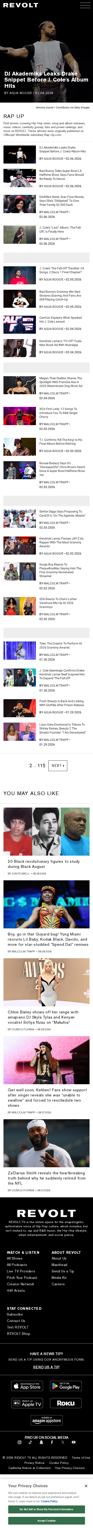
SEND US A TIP (46, 1367)
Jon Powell (21, 873)
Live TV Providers (21, 1271)
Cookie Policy (59, 1463)
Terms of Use (81, 1458)
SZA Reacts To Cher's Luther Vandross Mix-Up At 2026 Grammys (58, 602)
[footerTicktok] (30, 1445)
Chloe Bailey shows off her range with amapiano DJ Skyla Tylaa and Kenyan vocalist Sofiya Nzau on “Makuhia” (43, 1017)
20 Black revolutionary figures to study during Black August (44, 864)
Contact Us (16, 1321)
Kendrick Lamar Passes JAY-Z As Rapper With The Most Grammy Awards (61, 542)
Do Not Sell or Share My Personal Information (46, 1509)
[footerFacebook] (52, 1445)
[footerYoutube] (73, 1445)
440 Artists (16, 1290)
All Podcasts (17, 1265)
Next (56, 765)
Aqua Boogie (21, 93)
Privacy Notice (34, 1463)
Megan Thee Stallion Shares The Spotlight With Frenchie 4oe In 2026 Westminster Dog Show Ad (60, 382)
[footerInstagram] (19, 1445)
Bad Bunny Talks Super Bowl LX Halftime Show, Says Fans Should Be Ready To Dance (61, 174)
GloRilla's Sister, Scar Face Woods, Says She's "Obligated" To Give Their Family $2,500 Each (61, 200)
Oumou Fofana (23, 1029)
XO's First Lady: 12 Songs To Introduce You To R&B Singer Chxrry (58, 412)
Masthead (59, 1265)
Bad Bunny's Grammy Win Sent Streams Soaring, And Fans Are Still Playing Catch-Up (60, 295)
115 (41, 765)
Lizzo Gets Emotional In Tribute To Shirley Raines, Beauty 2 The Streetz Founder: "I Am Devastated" (62, 728)
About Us (59, 1258)
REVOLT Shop (18, 1333)
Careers (58, 1284)
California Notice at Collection (29, 1468)
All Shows (14, 1258)
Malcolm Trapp (56, 212)
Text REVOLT (18, 1327)
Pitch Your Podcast (22, 1277)
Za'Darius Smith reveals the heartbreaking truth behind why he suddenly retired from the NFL (47, 1178)
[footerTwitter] (63, 1445)
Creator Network (20, 1284)
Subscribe (15, 1314)
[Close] (86, 1486)
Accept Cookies (46, 1520)
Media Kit (59, 1277)
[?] (19, 155)
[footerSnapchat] (41, 1445)
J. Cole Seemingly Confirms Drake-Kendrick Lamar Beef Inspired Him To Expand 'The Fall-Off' (62, 674)
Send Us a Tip (63, 1271)
